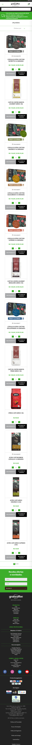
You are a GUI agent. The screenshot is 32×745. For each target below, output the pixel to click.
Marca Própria (16, 623)
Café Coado (16, 636)
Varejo (16, 654)
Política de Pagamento (16, 730)
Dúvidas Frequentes (16, 665)
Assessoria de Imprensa (16, 662)
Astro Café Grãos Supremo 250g (16, 544)
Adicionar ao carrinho (21, 73)
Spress (16, 622)
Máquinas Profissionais (16, 637)
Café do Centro (16, 620)
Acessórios (16, 612)
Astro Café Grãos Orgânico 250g (16, 501)
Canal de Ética (16, 739)
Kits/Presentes (16, 610)
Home (8, 17)
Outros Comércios (16, 653)
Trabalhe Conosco (16, 744)
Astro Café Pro (16, 639)
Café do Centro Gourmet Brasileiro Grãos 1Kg (16, 282)
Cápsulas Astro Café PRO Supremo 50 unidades (16, 239)
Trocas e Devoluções (16, 726)
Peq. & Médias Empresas (16, 649)
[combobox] (15, 9)
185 (24, 17)
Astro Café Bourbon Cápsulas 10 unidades (16, 458)
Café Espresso (16, 641)
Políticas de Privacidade (16, 722)
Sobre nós (16, 660)
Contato (16, 664)
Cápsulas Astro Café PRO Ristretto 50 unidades (16, 60)
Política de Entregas (16, 735)
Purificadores (16, 640)
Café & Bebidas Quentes (16, 633)
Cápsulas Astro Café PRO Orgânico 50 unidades (16, 148)
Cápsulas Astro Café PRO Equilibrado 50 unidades (16, 194)
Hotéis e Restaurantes (16, 650)
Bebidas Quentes (16, 608)
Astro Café (16, 619)
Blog (16, 661)
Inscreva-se (9, 588)
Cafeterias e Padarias (16, 651)
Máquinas (16, 609)
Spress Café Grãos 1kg (16, 413)
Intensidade (18, 17)
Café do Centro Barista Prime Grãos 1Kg (16, 370)
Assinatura (16, 613)
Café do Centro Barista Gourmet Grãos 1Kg (16, 103)
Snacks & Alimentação (16, 635)
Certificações (16, 666)
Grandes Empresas (16, 648)
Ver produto (10, 73)
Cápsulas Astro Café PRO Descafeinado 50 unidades (16, 327)
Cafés (12, 17)
